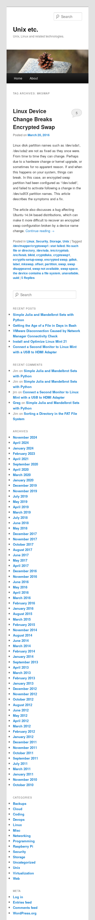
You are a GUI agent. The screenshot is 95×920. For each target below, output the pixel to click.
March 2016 (22, 597)
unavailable (70, 273)
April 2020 (21, 469)
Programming (24, 841)
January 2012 (23, 736)
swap (62, 264)
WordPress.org (24, 913)
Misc (16, 830)
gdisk (73, 259)
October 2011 (23, 752)
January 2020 (23, 480)
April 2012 (21, 720)
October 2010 (23, 784)
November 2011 (25, 747)
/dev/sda (42, 250)
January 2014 (23, 656)
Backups (19, 803)
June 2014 (21, 640)
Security (42, 241)
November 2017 (25, 539)
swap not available (45, 268)
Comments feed (25, 907)
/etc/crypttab (59, 250)
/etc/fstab (19, 255)
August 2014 (22, 635)
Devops (19, 819)
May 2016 (20, 587)
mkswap (27, 264)
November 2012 (25, 693)
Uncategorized (24, 862)
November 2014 (25, 629)
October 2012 (23, 699)
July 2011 (20, 763)
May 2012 (20, 715)
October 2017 (23, 544)
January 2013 (23, 683)
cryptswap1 (61, 255)
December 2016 (25, 570)
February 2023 (24, 453)
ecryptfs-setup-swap (28, 259)
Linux (30, 241)
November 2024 (25, 437)
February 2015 (24, 624)
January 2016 (23, 608)
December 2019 (25, 485)
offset (39, 264)
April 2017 (21, 565)
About (34, 78)
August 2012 (22, 704)
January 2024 (23, 448)
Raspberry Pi (23, 846)
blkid (31, 255)
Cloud (17, 808)
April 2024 (21, 442)
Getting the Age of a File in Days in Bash (45, 325)
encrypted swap (55, 259)
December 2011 (25, 742)
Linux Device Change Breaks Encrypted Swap (34, 119)
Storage (55, 241)
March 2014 (22, 645)
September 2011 (25, 758)
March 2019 (22, 512)
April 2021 (21, 458)
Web (16, 878)
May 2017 (20, 560)
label (16, 264)
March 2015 (22, 619)
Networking (22, 835)
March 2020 (22, 474)
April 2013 (21, 667)
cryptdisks (44, 255)
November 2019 (25, 490)
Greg (17, 402)
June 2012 (21, 710)
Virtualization (23, 873)
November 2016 (25, 576)
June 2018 (21, 522)
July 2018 (20, 517)
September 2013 (25, 662)
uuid (16, 277)
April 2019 (21, 506)
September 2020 (25, 464)
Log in (18, 896)
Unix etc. (25, 29)
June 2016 (21, 581)
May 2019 (20, 501)
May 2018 (20, 528)
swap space (69, 268)
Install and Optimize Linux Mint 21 (40, 341)
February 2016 (24, 603)
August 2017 (22, 549)
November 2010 (25, 779)
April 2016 (21, 592)
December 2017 (25, 533)
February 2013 (24, 678)
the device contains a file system (36, 273)
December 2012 (25, 688)
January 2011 (23, 774)
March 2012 (22, 726)
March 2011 (22, 768)
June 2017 (21, 555)
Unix (66, 241)
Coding (18, 814)
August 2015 (22, 613)
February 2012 (24, 731)
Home (18, 78)
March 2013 (22, 672)
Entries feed (22, 902)
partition (51, 264)
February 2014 (24, 651)
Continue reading (40, 230)
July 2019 (20, 496)
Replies (28, 277)
